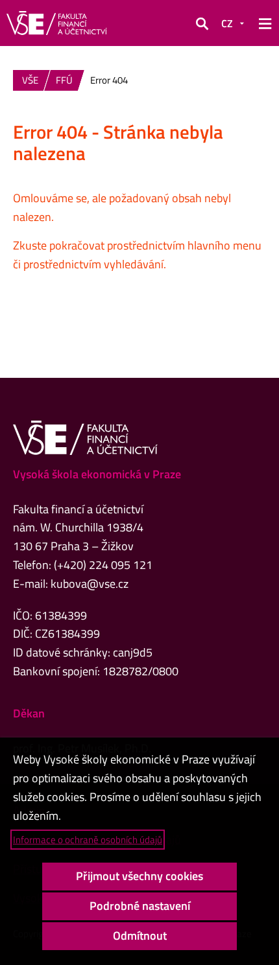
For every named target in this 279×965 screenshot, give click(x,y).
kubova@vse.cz (89, 583)
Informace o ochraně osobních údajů (87, 839)
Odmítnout (140, 935)
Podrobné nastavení (140, 905)
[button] (201, 23)
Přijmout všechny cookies (139, 876)
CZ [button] (227, 23)
